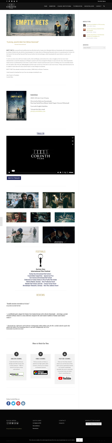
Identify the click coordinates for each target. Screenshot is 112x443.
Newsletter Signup (102, 1)
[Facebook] (7, 423)
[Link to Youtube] (14, 1)
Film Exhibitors (36, 425)
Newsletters (35, 428)
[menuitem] (101, 1)
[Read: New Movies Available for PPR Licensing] (84, 25)
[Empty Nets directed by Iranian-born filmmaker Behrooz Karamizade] (16, 105)
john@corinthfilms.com (38, 111)
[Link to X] (9, 1)
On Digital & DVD (37, 423)
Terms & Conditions (17, 428)
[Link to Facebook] (7, 1)
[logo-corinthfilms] (11, 6)
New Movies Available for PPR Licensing (96, 24)
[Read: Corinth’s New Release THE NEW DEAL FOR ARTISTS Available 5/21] (84, 35)
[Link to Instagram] (12, 1)
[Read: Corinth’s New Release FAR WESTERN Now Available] (84, 29)
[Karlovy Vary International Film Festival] (40, 263)
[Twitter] (10, 423)
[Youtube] (17, 423)
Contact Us (61, 423)
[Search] (104, 6)
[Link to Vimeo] (16, 1)
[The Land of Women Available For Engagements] (1, 221)
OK (79, 440)
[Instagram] (12, 423)
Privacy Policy (9, 428)
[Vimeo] (15, 423)
